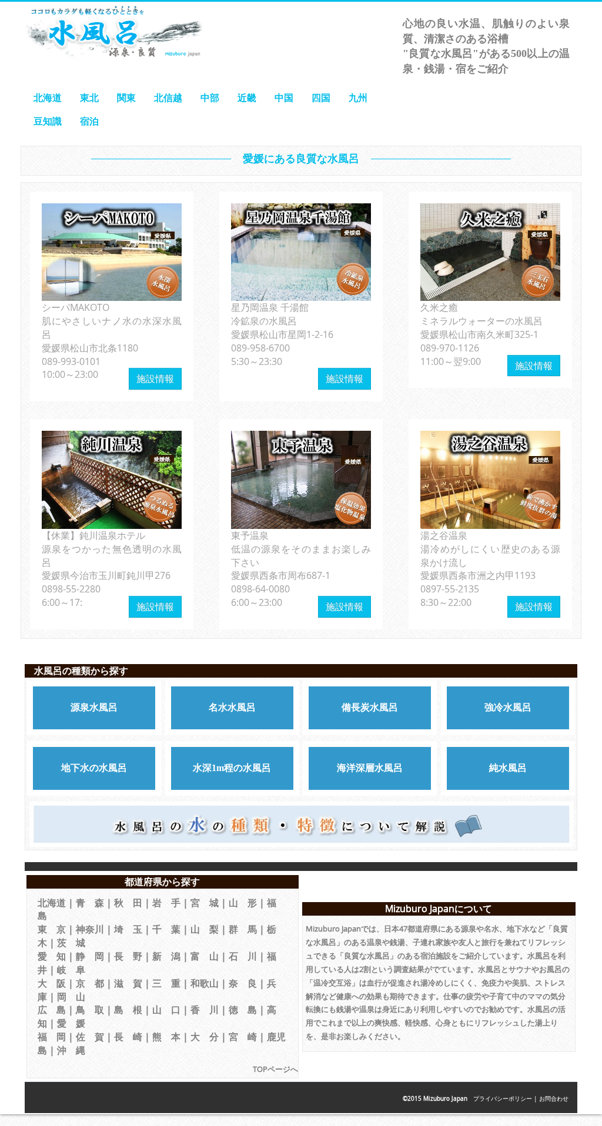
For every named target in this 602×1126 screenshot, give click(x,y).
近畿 (247, 97)
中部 (209, 97)
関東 (126, 97)
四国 (321, 97)
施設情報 (155, 378)
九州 (358, 97)
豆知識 (48, 121)
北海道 (48, 97)
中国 (284, 97)
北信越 (168, 97)
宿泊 (89, 121)
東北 (89, 97)
